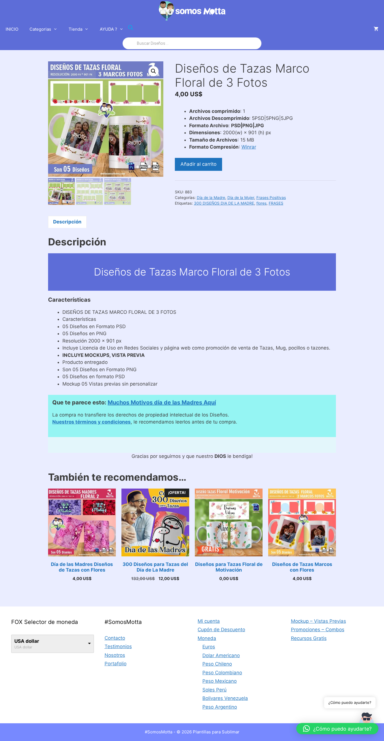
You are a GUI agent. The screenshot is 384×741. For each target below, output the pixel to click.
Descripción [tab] (67, 222)
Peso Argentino (219, 707)
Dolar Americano (221, 655)
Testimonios (118, 646)
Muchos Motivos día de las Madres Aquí (162, 402)
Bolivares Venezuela (225, 698)
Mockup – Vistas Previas (318, 621)
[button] (153, 71)
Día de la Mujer (240, 197)
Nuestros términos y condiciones (91, 422)
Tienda (75, 29)
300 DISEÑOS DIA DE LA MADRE (224, 203)
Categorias (40, 29)
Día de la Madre (211, 197)
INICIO (12, 29)
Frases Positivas (271, 197)
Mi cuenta (209, 621)
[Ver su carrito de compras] (376, 29)
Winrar (248, 147)
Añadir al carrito (198, 164)
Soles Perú (214, 690)
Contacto (115, 638)
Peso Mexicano (219, 681)
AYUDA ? (108, 29)
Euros (208, 647)
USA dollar (26, 641)
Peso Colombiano (222, 672)
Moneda (207, 638)
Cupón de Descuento (221, 629)
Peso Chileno (217, 664)
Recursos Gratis (309, 638)
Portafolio (116, 663)
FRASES (276, 203)
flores (261, 203)
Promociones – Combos (317, 629)
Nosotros (115, 655)
